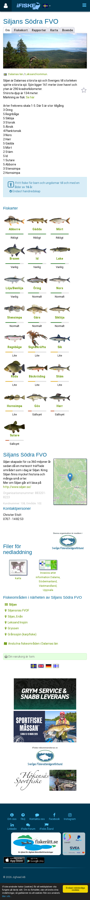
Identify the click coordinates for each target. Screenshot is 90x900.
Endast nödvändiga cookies (75, 888)
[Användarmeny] (6, 6)
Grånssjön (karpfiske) (22, 634)
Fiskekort (21, 30)
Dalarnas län (15, 74)
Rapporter (39, 30)
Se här (30, 97)
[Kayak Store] (45, 693)
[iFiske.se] (28, 6)
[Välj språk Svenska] (34, 666)
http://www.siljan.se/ (17, 487)
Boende (67, 30)
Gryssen (13, 628)
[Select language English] (41, 666)
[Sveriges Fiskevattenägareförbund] (45, 755)
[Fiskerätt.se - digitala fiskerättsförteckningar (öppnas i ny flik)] (36, 843)
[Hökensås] (45, 780)
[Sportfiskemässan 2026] (45, 726)
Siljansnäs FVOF (18, 610)
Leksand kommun (36, 74)
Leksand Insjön (18, 622)
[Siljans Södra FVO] (70, 477)
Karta (54, 30)
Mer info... (7, 896)
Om (7, 30)
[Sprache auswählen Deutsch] (49, 666)
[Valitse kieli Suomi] (56, 666)
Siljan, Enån (15, 616)
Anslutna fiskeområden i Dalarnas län (33, 643)
